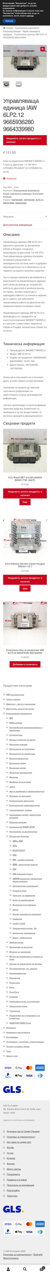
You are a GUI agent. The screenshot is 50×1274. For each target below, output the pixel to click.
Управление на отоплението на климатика (24, 1017)
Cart (38, 1267)
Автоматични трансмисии (25, 886)
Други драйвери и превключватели (26, 791)
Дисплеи (13, 777)
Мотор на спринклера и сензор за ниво (25, 958)
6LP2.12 (39, 199)
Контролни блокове (12, 31)
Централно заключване (24, 933)
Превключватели (17, 973)
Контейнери (12, 1037)
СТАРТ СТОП (19, 923)
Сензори (13, 996)
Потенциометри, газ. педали (23, 968)
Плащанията (13, 1174)
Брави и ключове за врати (22, 739)
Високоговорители (18, 758)
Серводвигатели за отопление (24, 1001)
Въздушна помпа (17, 763)
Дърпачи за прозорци (20, 796)
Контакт (11, 1163)
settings (30, 16)
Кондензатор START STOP (22, 827)
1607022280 (16, 199)
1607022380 (29, 199)
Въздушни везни (17, 767)
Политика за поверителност (21, 1136)
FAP (14, 869)
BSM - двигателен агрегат (25, 864)
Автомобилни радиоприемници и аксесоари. (25, 729)
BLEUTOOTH (19, 850)
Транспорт (12, 1195)
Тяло (8, 1051)
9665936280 (21, 203)
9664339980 (8, 203)
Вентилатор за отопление (22, 749)
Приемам (9, 21)
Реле (11, 987)
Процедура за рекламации (20, 1185)
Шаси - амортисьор (22, 937)
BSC (15, 855)
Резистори (14, 982)
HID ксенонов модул (22, 873)
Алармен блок (20, 890)
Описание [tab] (8, 216)
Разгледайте (13, 1190)
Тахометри (14, 1010)
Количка (11, 1158)
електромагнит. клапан (20, 810)
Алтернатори (15, 735)
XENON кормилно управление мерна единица (27, 880)
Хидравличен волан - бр (25, 928)
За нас (10, 1152)
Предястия (14, 978)
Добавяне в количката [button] (25, 664)
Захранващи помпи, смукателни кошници (25, 816)
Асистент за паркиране (24, 895)
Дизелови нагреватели (20, 772)
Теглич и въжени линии (17, 1046)
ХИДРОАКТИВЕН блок (20, 1023)
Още (25, 502)
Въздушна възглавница (24, 904)
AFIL (15, 845)
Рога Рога (14, 992)
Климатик (17, 918)
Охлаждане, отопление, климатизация (25, 1041)
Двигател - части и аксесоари (20, 704)
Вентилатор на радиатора (22, 753)
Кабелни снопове (18, 822)
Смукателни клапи (18, 1006)
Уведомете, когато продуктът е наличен (23, 140)
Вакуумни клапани (18, 744)
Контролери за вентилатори (23, 831)
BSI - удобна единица (23, 859)
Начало (9, 27)
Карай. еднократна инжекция (17, 193)
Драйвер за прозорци (20, 781)
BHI (11, 718)
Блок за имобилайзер (23, 900)
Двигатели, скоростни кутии (20, 708)
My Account (8, 1269)
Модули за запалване (20, 951)
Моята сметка (14, 1169)
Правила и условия (17, 1179)
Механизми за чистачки (20, 947)
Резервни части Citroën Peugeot (23, 1131)
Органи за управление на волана (25, 963)
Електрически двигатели (21, 800)
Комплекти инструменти (18, 1032)
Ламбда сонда (16, 942)
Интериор (11, 1027)
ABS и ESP (18, 841)
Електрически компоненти (27, 27)
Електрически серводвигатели (24, 805)
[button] (42, 49)
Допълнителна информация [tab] (17, 224)
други (12, 786)
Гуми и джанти (13, 699)
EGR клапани (15, 722)
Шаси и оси (12, 1055)
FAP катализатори (15, 694)
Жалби (10, 1147)
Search (25, 1269)
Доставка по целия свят (19, 1142)
